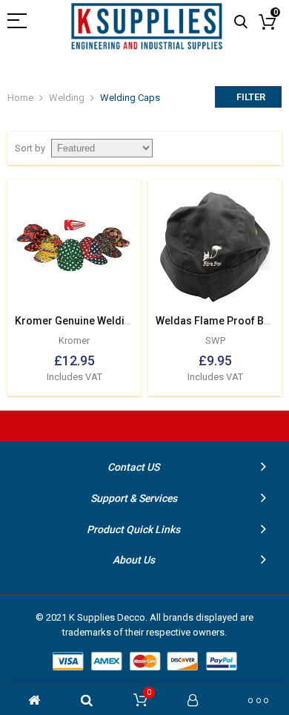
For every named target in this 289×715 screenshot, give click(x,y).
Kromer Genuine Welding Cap (86, 321)
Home (20, 97)
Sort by (30, 148)
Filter (250, 96)
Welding (66, 97)
